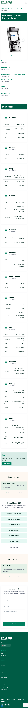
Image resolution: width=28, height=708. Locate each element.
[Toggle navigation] (26, 2)
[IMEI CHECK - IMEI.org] (6, 2)
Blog (2, 653)
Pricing (2, 672)
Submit (14, 624)
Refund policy (4, 689)
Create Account (6, 463)
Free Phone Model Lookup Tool (15, 9)
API (1, 675)
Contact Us (3, 665)
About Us (3, 663)
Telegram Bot (4, 677)
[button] (22, 40)
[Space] (6, 638)
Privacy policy (4, 687)
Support (2, 655)
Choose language (5, 642)
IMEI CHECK (4, 9)
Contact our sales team (13, 549)
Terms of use (4, 684)
